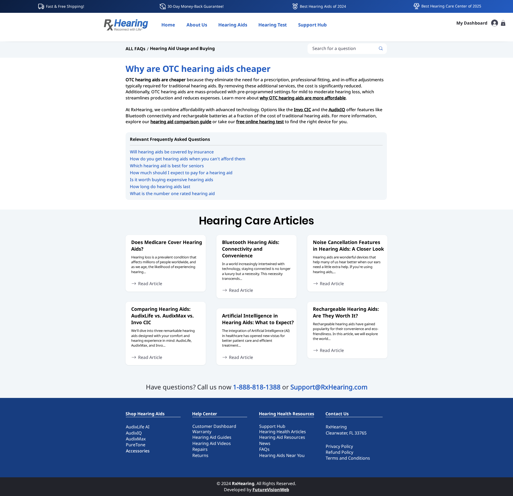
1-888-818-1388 (257, 386)
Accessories (138, 451)
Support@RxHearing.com (328, 386)
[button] (233, 24)
